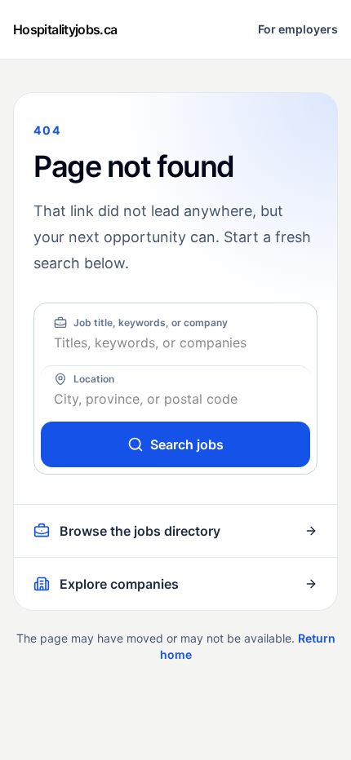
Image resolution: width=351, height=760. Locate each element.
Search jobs (187, 444)
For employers (298, 29)
